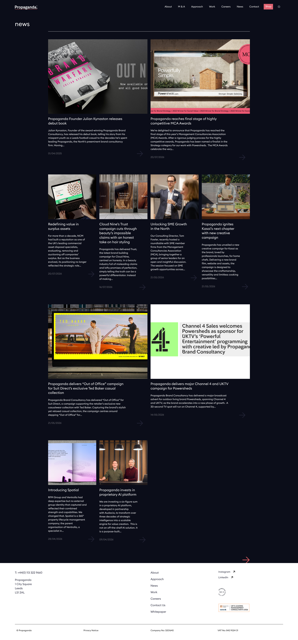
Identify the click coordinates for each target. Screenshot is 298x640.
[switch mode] (279, 6)
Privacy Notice (91, 630)
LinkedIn (223, 577)
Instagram (224, 572)
